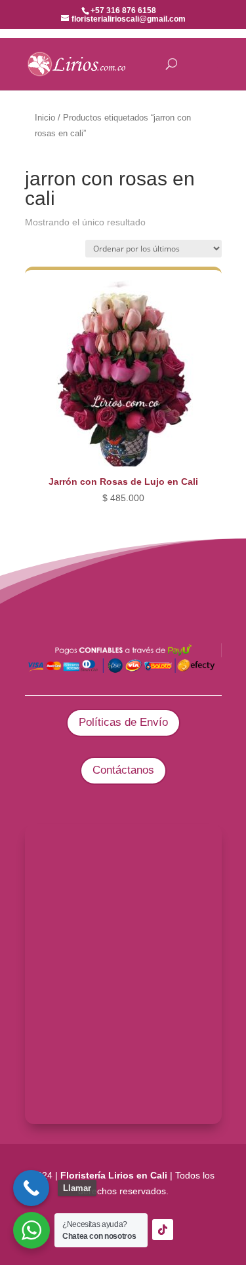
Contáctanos (123, 770)
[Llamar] (31, 1188)
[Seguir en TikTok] (162, 1229)
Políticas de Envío (123, 722)
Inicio (45, 118)
